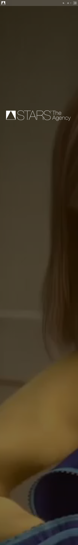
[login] (69, 3)
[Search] (64, 3)
